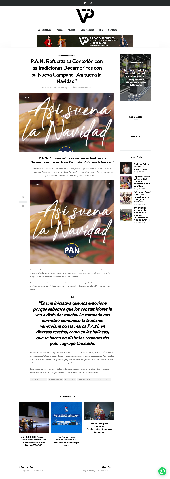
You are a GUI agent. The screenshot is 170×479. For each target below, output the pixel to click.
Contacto (113, 30)
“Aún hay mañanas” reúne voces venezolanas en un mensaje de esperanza (142, 197)
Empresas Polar (55, 380)
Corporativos (44, 30)
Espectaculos (87, 30)
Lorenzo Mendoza (86, 380)
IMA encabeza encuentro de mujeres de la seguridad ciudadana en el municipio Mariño (142, 213)
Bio (101, 30)
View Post (135, 95)
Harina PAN (70, 380)
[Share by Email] (23, 197)
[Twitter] (85, 3)
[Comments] (23, 206)
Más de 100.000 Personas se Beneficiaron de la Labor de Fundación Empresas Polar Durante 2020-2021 (33, 441)
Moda (60, 30)
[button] (162, 471)
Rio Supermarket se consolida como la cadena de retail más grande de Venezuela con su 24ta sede (135, 77)
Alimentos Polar (38, 380)
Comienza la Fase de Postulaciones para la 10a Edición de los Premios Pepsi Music (66, 441)
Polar (107, 380)
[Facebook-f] (79, 3)
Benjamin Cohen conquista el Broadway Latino (141, 166)
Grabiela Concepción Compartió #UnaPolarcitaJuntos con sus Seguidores (99, 427)
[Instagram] (91, 3)
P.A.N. (99, 380)
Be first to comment (83, 87)
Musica (71, 30)
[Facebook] (131, 122)
